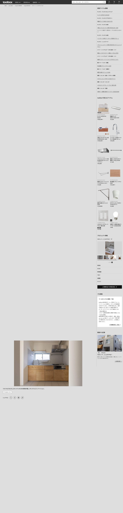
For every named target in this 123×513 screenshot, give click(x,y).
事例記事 (103, 352)
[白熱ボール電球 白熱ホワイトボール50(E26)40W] (116, 216)
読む (99, 352)
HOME (6, 5)
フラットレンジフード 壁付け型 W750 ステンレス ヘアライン (103, 160)
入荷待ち (99, 227)
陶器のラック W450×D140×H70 (104, 21)
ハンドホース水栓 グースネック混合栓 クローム (108, 38)
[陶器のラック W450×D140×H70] (116, 108)
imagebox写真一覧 (27, 5)
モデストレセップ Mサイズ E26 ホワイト (106, 78)
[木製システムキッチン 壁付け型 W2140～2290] (103, 129)
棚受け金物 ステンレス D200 (103, 72)
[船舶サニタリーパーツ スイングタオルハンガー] (103, 173)
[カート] (114, 2)
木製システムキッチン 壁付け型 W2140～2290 (107, 27)
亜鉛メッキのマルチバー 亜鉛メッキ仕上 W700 (107, 53)
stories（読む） (11, 5)
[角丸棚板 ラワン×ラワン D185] (116, 173)
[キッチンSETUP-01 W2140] (103, 108)
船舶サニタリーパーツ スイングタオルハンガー (108, 59)
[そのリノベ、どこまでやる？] (109, 248)
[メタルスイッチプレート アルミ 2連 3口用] (103, 216)
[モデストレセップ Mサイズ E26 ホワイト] (116, 194)
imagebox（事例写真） (18, 5)
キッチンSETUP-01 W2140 (103, 15)
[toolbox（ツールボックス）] (7, 2)
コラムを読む (103, 314)
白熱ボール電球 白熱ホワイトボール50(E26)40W (108, 91)
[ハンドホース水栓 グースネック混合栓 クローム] (116, 129)
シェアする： (6, 397)
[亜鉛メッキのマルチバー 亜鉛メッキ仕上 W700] (116, 150)
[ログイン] (109, 2)
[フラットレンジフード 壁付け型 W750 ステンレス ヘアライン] (103, 150)
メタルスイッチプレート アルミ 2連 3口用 (106, 85)
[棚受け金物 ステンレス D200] (103, 194)
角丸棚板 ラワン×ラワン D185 (104, 66)
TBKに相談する (103, 311)
